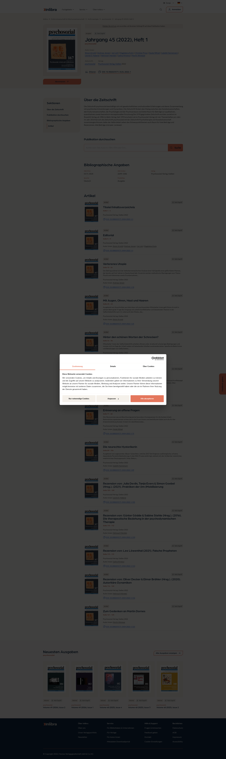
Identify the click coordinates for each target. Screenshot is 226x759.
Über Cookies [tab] (148, 366)
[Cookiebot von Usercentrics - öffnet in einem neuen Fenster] (153, 358)
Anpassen (112, 399)
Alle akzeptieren (147, 399)
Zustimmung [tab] (77, 366)
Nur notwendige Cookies (79, 399)
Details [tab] (113, 366)
